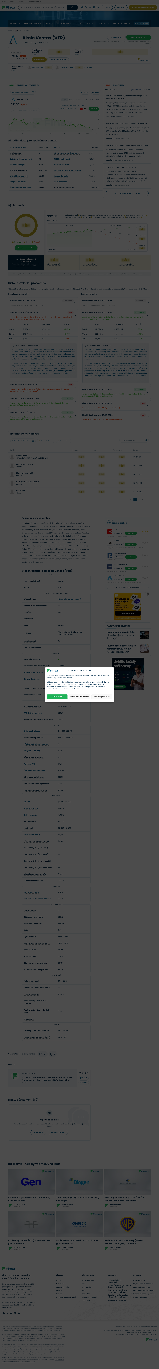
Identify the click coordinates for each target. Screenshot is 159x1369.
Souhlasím (57, 697)
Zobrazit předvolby (102, 697)
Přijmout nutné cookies (79, 697)
